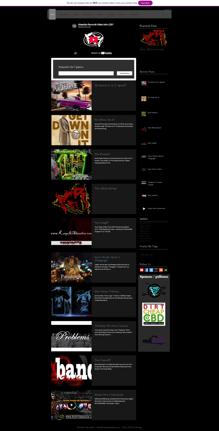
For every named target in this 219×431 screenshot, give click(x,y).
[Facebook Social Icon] (146, 270)
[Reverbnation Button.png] (156, 270)
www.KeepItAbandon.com (108, 427)
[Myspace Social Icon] (166, 270)
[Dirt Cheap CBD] (153, 314)
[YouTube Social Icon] (142, 270)
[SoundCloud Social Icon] (161, 270)
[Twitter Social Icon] (151, 270)
